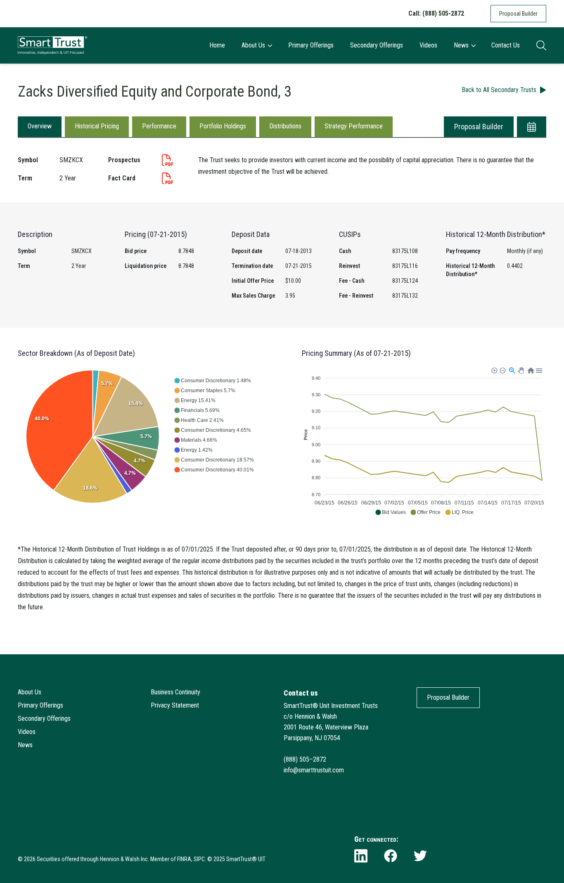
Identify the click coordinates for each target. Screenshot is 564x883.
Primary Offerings (311, 45)
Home (217, 45)
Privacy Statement (175, 705)
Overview (40, 126)
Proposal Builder (518, 13)
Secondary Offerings (376, 45)
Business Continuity (175, 692)
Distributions (285, 126)
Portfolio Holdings (222, 126)
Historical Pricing (97, 126)
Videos (428, 45)
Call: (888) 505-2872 (436, 13)
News (461, 45)
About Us (253, 45)
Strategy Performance (354, 126)
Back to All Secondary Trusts (499, 90)
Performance (159, 126)
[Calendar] (531, 126)
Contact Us (505, 45)
